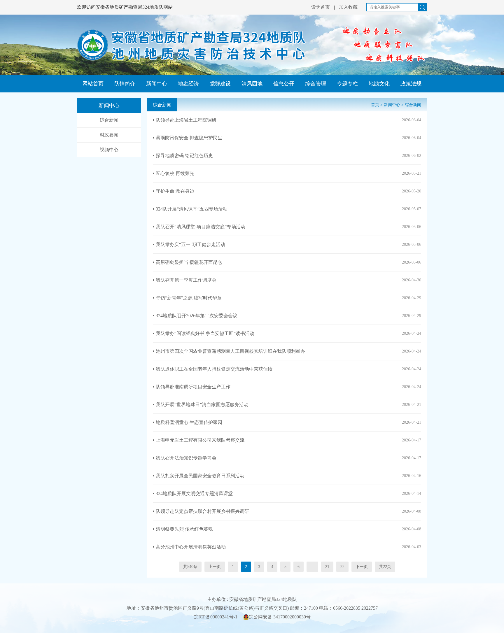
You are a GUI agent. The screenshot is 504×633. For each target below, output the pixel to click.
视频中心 (109, 149)
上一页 (215, 566)
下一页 (362, 566)
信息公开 (283, 84)
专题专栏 (347, 84)
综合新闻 (109, 120)
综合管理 (315, 84)
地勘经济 (188, 84)
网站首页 (93, 84)
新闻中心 (156, 84)
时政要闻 (109, 134)
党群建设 (220, 84)
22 (342, 566)
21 (327, 566)
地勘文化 (379, 84)
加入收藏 (348, 7)
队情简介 (124, 84)
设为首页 (320, 7)
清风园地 (252, 84)
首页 (375, 105)
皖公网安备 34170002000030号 (280, 616)
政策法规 (410, 84)
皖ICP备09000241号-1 (215, 616)
